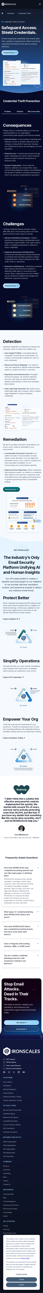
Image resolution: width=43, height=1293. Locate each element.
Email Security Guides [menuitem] (10, 1209)
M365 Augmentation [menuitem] (9, 1142)
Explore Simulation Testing (13, 738)
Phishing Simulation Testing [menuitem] (12, 1097)
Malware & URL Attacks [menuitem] (10, 1117)
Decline (21, 1285)
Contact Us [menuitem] (6, 1184)
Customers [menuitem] (6, 1170)
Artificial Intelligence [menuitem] (9, 1089)
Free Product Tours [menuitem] (9, 1233)
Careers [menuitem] (5, 1181)
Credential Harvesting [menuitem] (10, 1121)
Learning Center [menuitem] (8, 1194)
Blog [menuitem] (4, 1198)
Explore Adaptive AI (10, 619)
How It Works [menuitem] (7, 1082)
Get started (20, 1023)
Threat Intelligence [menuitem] (9, 1201)
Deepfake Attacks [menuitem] (9, 1114)
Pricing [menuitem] (5, 1226)
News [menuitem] (5, 1177)
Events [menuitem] (5, 1216)
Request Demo (9, 53)
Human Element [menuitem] (8, 1093)
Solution (20, 111)
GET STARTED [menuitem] (9, 1221)
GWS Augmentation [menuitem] (9, 1145)
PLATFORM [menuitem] (7, 1077)
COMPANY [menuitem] (7, 1161)
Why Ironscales (34, 111)
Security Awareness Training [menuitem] (12, 1100)
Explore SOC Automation (12, 677)
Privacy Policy (25, 1258)
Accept (21, 1279)
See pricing (20, 1029)
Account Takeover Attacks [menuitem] (12, 1125)
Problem (7, 111)
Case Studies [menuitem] (7, 1212)
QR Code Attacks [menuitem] (8, 1128)
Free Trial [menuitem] (6, 1229)
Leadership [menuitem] (7, 1173)
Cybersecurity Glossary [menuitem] (11, 1205)
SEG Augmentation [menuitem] (9, 1149)
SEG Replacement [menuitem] (9, 1153)
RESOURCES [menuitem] (8, 1189)
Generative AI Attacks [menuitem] (10, 1132)
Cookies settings (21, 1274)
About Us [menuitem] (6, 1166)
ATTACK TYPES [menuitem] (9, 1105)
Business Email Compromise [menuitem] (12, 1110)
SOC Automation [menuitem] (8, 1156)
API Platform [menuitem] (7, 1086)
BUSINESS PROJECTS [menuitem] (12, 1137)
